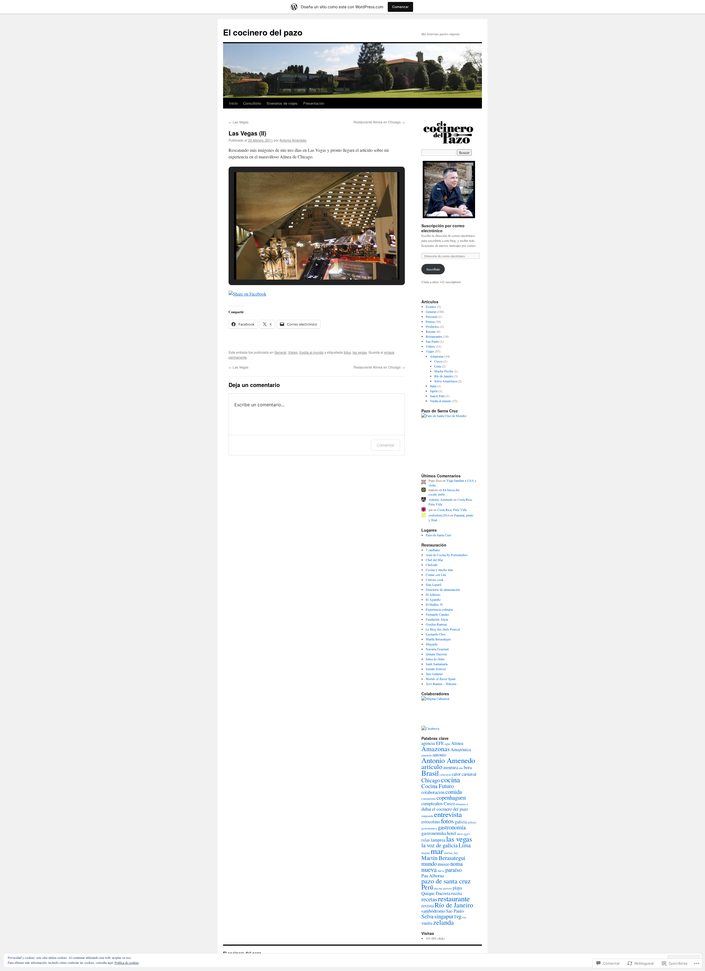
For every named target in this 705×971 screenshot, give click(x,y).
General (280, 352)
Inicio (233, 103)
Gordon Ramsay (436, 624)
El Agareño (433, 599)
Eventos (431, 306)
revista (427, 905)
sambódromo (433, 911)
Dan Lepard (433, 584)
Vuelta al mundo (311, 352)
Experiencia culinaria (439, 609)
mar (437, 850)
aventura (450, 767)
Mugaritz (432, 644)
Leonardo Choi (435, 634)
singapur (444, 916)
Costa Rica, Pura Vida (452, 509)
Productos (432, 326)
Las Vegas (238, 122)
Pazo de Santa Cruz (438, 535)
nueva (429, 869)
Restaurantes (434, 336)
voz (464, 917)
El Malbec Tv (434, 604)
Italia (433, 386)
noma (456, 863)
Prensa (430, 321)
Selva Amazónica (445, 381)
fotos (347, 352)
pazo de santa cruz (446, 880)
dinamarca (462, 804)
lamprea (438, 840)
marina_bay (451, 853)
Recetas (431, 331)
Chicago (430, 780)
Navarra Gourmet (437, 649)
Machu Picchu (443, 371)
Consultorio (252, 103)
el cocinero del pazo (450, 809)
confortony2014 (439, 515)
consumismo (428, 798)
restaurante (454, 899)
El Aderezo (433, 594)
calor (456, 774)
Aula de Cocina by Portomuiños (447, 555)
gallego (472, 822)
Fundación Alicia (437, 619)
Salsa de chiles (435, 659)
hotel (451, 833)
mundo (429, 863)
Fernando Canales (437, 614)
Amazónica (461, 749)
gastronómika (433, 833)
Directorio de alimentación (443, 589)
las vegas (359, 352)
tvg (457, 916)
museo (443, 864)
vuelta (426, 923)
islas (425, 840)
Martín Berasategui (438, 639)
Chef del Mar (434, 560)
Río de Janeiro (443, 376)
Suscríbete (433, 269)
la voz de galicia (439, 845)
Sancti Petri (437, 396)
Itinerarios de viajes (282, 103)
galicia (461, 821)
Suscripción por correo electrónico (443, 228)
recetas (429, 899)
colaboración (432, 792)
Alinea (457, 743)
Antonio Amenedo (293, 140)
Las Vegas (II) (247, 133)
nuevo (441, 871)
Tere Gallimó (434, 674)
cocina (450, 780)
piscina (438, 888)
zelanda (443, 922)
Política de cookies (127, 962)
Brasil (430, 773)
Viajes (292, 352)
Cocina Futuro (437, 786)
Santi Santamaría (437, 664)
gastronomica (429, 828)
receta (456, 893)
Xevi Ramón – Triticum (441, 683)
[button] (304, 265)
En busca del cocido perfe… (444, 492)
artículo (431, 766)
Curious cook (434, 579)
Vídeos (430, 346)
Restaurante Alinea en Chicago (379, 122)
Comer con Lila (436, 574)
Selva (427, 916)
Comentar (385, 445)
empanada (427, 816)
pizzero (447, 888)
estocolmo (430, 821)
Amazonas (437, 356)
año (461, 768)
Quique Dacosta (436, 654)
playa (457, 888)
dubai (426, 809)
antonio (439, 754)
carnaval (469, 774)
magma (425, 853)
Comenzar (400, 7)
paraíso (453, 869)
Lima (437, 366)
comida (453, 792)
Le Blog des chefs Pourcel (443, 629)
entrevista (448, 814)
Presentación (313, 103)
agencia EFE (432, 743)
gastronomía (452, 827)
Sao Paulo (432, 341)
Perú (427, 886)
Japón (434, 391)
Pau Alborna (432, 875)
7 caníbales (433, 550)
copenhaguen (451, 797)
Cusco (438, 361)
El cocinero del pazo (262, 32)
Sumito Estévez (436, 669)
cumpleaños (432, 803)
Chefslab (431, 564)
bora (468, 767)
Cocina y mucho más (439, 569)
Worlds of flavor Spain (440, 679)
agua (447, 744)
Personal (431, 316)
